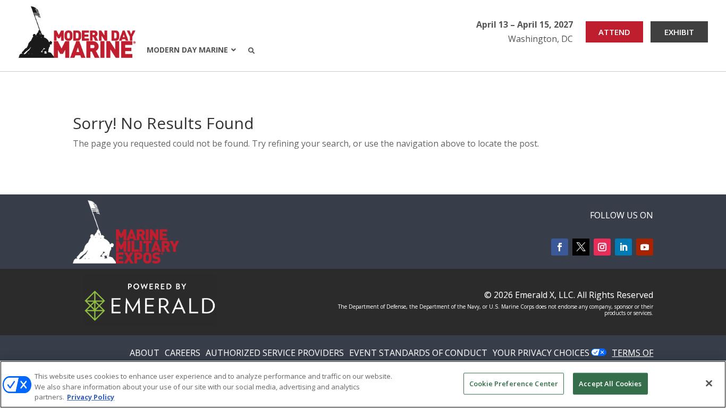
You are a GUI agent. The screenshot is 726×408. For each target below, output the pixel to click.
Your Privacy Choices (541, 353)
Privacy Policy (90, 397)
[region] (363, 384)
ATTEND (614, 32)
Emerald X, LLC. (545, 295)
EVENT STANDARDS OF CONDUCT (418, 353)
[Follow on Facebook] (559, 247)
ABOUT (144, 353)
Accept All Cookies (610, 383)
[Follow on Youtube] (644, 247)
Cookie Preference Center (513, 383)
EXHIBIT (679, 32)
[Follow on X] (580, 247)
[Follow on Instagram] (602, 247)
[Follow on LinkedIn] (623, 247)
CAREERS (182, 353)
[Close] (709, 383)
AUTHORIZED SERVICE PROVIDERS (275, 353)
